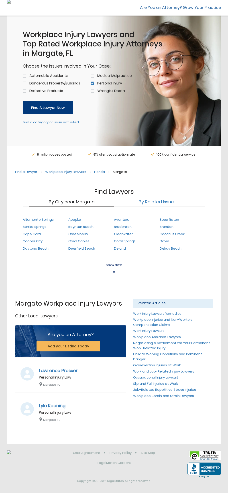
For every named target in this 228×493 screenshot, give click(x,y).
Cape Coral (32, 234)
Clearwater (123, 234)
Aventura (121, 219)
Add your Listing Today (68, 346)
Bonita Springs (34, 226)
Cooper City (33, 241)
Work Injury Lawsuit (148, 330)
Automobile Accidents (48, 75)
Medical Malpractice (114, 75)
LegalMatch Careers (114, 462)
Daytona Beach (36, 248)
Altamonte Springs (38, 219)
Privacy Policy (121, 452)
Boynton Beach (81, 226)
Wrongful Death (111, 90)
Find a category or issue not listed (51, 122)
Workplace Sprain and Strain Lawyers (163, 395)
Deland (120, 248)
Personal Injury (109, 83)
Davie (164, 241)
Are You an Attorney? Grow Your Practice (180, 7)
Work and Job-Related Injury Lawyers (163, 371)
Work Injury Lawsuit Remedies (157, 313)
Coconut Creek (172, 234)
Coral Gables (79, 241)
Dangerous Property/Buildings (54, 83)
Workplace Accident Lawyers (157, 337)
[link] (30, 456)
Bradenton (123, 226)
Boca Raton (169, 219)
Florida (99, 171)
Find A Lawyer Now (48, 107)
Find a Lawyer (26, 171)
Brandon (166, 226)
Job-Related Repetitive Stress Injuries (164, 389)
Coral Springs (125, 241)
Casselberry (78, 234)
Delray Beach (170, 248)
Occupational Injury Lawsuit (155, 377)
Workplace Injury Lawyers (65, 171)
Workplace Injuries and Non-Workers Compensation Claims (163, 322)
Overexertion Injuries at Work (157, 365)
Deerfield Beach (81, 248)
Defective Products (46, 90)
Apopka (74, 219)
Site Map (148, 452)
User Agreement (86, 452)
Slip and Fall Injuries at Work (155, 383)
